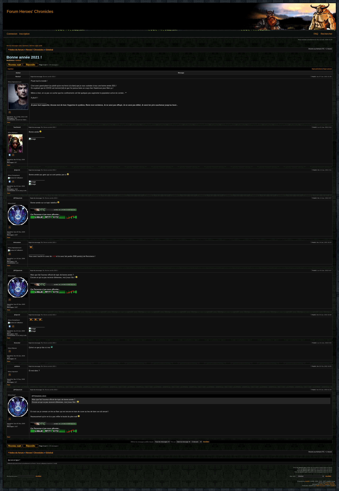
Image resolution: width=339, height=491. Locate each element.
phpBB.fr (333, 485)
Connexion (12, 34)
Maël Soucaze (320, 485)
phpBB (307, 481)
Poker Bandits (329, 482)
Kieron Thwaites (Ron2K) (327, 484)
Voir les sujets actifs (36, 45)
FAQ (316, 34)
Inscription (24, 34)
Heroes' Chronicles (35, 50)
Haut (8, 122)
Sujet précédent (317, 69)
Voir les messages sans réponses (17, 45)
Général (49, 50)
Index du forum (17, 50)
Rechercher (326, 34)
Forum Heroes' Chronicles (30, 11)
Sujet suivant (327, 69)
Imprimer (11, 69)
